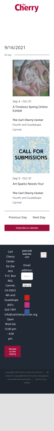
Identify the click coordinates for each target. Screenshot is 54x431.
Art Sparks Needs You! (28, 184)
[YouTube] (27, 298)
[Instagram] (27, 305)
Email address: (27, 267)
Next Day (39, 217)
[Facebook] (27, 312)
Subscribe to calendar (27, 228)
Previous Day (18, 217)
